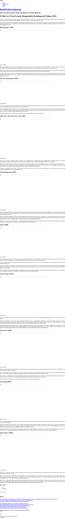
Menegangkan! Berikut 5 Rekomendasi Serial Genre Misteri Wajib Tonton (15, 505)
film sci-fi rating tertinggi (35, 499)
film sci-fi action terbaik (25, 499)
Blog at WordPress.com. (5, 510)
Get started (2, 517)
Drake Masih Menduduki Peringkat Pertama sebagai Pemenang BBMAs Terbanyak (17, 504)
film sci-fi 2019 (17, 499)
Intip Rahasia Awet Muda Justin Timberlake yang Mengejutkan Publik (14, 503)
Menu (2, 0)
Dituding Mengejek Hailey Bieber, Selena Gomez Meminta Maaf (13, 506)
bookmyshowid (9, 499)
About (4, 5)
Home (4, 2)
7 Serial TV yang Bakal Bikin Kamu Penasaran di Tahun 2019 (14, 501)
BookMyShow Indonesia (10, 9)
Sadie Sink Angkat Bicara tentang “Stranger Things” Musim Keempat (14, 508)
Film (13, 499)
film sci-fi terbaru (53, 499)
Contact (4, 6)
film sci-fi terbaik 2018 (45, 499)
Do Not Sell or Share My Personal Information (19, 510)
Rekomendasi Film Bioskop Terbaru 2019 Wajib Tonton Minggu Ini (16, 500)
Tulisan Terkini (6, 4)
